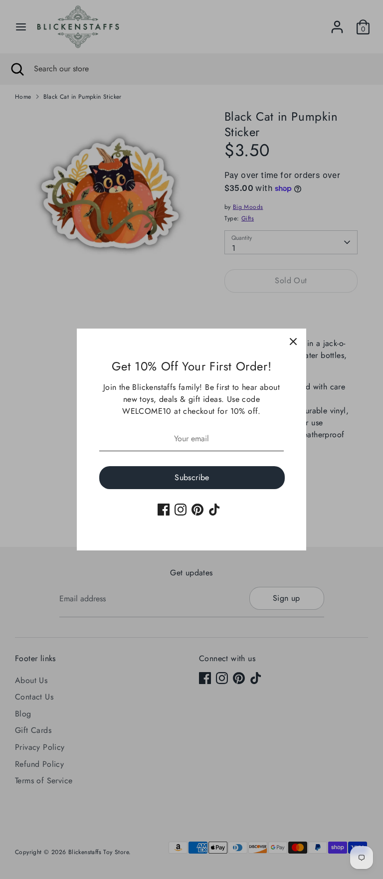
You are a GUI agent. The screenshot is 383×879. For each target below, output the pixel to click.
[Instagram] (181, 510)
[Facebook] (164, 510)
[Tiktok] (214, 510)
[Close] (293, 341)
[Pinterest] (197, 510)
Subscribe (192, 477)
